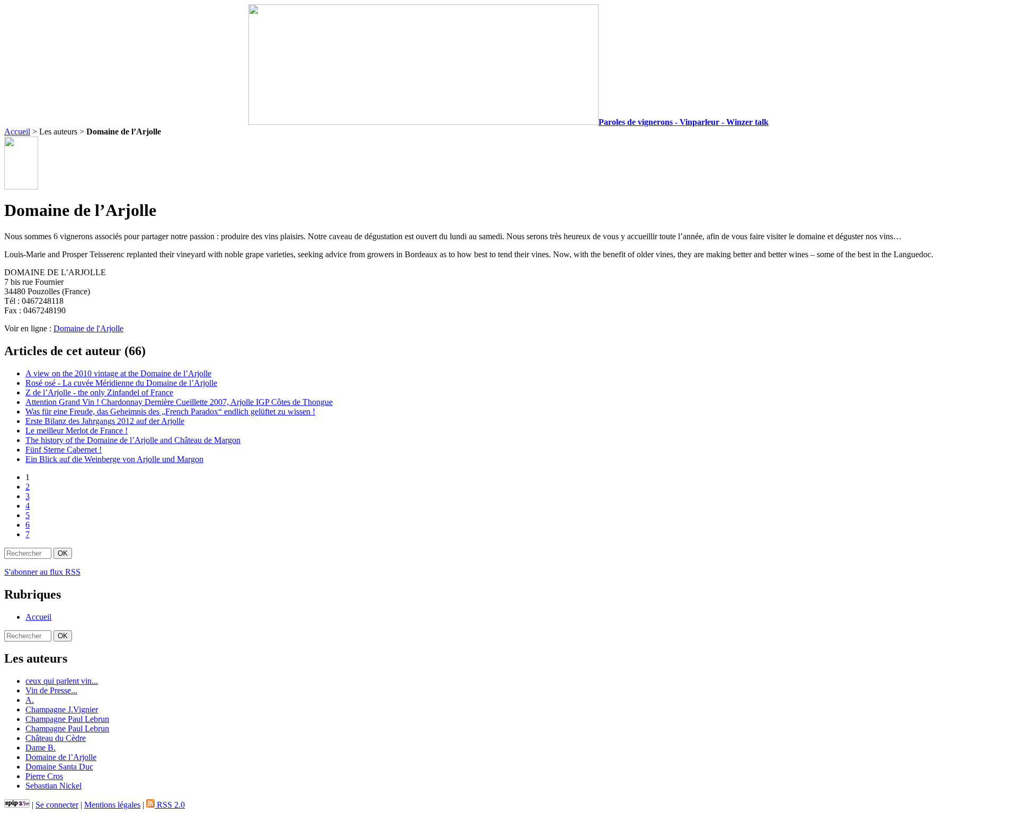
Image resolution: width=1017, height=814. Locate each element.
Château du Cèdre (55, 738)
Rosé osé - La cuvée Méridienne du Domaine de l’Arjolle (121, 382)
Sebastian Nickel (53, 785)
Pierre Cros (44, 776)
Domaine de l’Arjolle (60, 757)
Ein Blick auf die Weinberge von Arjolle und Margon (114, 459)
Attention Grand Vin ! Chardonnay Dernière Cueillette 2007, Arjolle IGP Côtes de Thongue (179, 401)
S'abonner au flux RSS (42, 571)
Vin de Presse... (51, 690)
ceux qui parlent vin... (61, 680)
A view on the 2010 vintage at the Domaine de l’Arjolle (118, 373)
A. (29, 699)
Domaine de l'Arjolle (88, 328)
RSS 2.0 (170, 804)
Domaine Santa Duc (59, 766)
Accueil (17, 131)
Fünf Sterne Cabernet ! (63, 449)
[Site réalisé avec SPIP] (17, 804)
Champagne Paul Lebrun (67, 718)
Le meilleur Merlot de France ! (76, 430)
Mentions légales (112, 804)
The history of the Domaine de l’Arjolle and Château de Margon (132, 440)
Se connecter (56, 804)
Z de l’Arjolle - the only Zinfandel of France (99, 392)
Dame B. (40, 747)
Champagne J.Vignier (61, 709)
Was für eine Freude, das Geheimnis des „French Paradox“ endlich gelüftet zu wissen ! (170, 411)
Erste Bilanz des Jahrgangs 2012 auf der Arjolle (104, 421)
